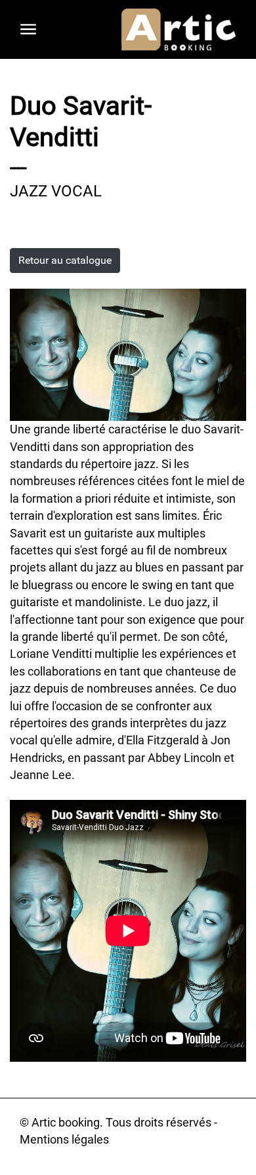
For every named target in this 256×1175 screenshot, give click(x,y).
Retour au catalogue (65, 260)
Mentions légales (64, 1139)
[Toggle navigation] (28, 29)
